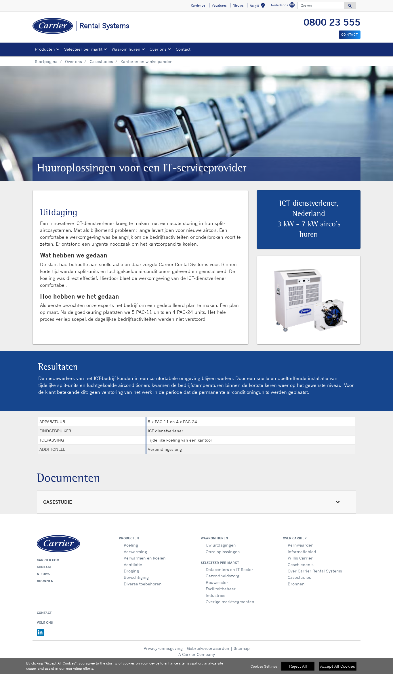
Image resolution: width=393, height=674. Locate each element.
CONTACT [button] (349, 35)
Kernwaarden (301, 545)
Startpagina (46, 61)
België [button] (258, 6)
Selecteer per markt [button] (83, 49)
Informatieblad (302, 551)
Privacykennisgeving (163, 648)
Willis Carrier (300, 557)
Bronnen (45, 581)
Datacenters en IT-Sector (229, 569)
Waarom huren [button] (126, 49)
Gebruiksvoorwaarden (208, 648)
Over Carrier (295, 538)
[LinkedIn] (40, 632)
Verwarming (135, 551)
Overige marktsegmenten (230, 601)
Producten (129, 538)
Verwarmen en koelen (145, 557)
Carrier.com (48, 560)
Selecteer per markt (220, 563)
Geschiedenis (301, 564)
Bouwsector (217, 582)
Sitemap (242, 648)
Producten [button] (45, 49)
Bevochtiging (136, 577)
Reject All (298, 666)
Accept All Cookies (337, 666)
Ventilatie (133, 564)
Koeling (131, 545)
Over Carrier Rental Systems (315, 570)
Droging (131, 570)
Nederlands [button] (283, 6)
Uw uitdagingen (221, 545)
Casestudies (101, 61)
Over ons (73, 61)
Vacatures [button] (219, 5)
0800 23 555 (332, 22)
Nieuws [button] (238, 5)
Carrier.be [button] (198, 5)
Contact (183, 49)
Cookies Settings (264, 666)
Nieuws (43, 574)
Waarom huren (214, 538)
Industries (215, 595)
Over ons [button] (158, 49)
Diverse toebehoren (143, 583)
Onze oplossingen (223, 551)
